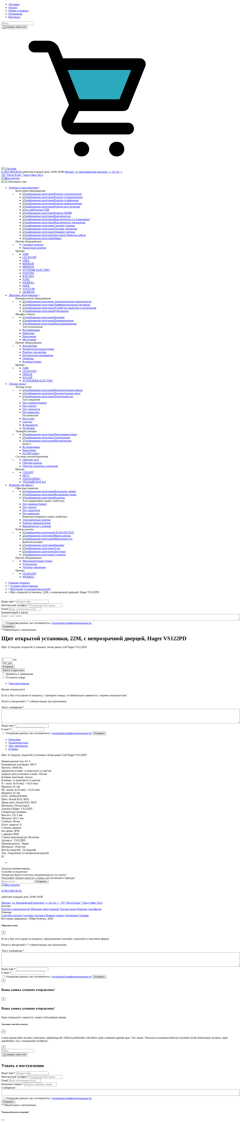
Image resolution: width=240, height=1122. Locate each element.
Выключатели (62, 216)
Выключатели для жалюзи (69, 222)
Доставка (14, 4)
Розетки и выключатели (23, 187)
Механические (63, 440)
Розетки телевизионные (68, 197)
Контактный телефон (15, 605)
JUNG (26, 279)
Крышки (59, 545)
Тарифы (84, 915)
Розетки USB (41, 209)
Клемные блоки (31, 361)
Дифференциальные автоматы (72, 304)
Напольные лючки (65, 491)
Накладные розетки (34, 247)
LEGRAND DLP (64, 532)
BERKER (28, 263)
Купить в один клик (13, 670)
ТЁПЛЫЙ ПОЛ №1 (34, 481)
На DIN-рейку (31, 453)
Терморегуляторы (64, 231)
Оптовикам (15, 13)
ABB (25, 254)
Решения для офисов (89, 909)
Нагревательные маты (67, 393)
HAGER (27, 377)
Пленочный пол (63, 396)
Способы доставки (33, 915)
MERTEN (28, 266)
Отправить (8, 626)
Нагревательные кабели (68, 390)
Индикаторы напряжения (37, 355)
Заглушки (60, 551)
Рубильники (61, 310)
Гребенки (28, 358)
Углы (57, 548)
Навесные (28, 333)
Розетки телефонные (66, 200)
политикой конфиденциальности (72, 622)
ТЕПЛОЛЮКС (31, 478)
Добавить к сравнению (19, 673)
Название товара (12, 1084)
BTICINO (28, 276)
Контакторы (29, 345)
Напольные (29, 336)
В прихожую (30, 424)
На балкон (28, 428)
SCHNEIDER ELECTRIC (37, 380)
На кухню (28, 418)
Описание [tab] (14, 739)
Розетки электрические (68, 193)
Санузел (27, 421)
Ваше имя (8, 601)
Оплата (12, 7)
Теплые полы (17, 383)
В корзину (8, 666)
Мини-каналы (62, 535)
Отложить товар (15, 677)
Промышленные (64, 320)
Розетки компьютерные (68, 203)
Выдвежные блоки (65, 494)
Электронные (62, 437)
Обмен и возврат (18, 10)
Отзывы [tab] (13, 748)
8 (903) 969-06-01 (11, 171)
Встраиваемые (31, 329)
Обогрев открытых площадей (40, 466)
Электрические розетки (36, 519)
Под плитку (29, 405)
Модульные (29, 339)
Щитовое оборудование (23, 295)
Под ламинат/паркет (34, 402)
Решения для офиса (20, 484)
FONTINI (28, 273)
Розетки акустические (67, 206)
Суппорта (60, 554)
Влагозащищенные (65, 323)
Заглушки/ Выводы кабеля (70, 235)
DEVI (25, 475)
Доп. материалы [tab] (18, 745)
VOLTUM (28, 288)
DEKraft (27, 374)
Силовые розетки (32, 244)
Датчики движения (65, 228)
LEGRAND (29, 257)
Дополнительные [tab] (18, 683)
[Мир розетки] (10, 178)
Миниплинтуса (63, 538)
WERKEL (28, 282)
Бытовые (59, 317)
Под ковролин (31, 412)
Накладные (29, 450)
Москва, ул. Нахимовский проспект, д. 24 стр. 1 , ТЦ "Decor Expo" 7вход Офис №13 (51, 902)
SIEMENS (28, 292)
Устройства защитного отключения (75, 307)
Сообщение (8, 1087)
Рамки (57, 238)
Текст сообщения (12, 707)
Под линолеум (31, 409)
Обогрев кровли (32, 462)
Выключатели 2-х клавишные (72, 219)
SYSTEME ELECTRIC (36, 269)
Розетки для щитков (34, 352)
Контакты (14, 16)
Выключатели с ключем (36, 526)
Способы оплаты (11, 915)
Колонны (59, 497)
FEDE (26, 285)
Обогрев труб (30, 459)
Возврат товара (55, 915)
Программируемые (65, 434)
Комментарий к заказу (14, 612)
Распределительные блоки (38, 348)
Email (4, 608)
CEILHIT (28, 472)
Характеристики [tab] (18, 742)
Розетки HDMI (63, 212)
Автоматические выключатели (73, 301)
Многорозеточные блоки (37, 560)
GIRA (26, 260)
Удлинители (29, 564)
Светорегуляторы (64, 225)
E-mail (6, 729)
